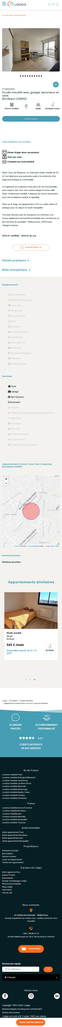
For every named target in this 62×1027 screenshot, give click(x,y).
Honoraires (7, 889)
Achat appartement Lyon (12, 838)
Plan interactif (33, 247)
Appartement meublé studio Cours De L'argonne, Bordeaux (26, 703)
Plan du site (7, 893)
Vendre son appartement (13, 862)
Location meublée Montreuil (14, 786)
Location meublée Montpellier (14, 819)
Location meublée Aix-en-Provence (17, 808)
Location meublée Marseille (13, 816)
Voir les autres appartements (14, 15)
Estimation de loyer (10, 850)
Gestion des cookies (11, 1012)
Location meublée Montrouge (14, 789)
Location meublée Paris (12, 774)
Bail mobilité (7, 853)
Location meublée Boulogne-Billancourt (18, 777)
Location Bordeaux (26, 701)
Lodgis (4, 701)
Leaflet (16, 546)
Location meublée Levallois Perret (16, 783)
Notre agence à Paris (11, 872)
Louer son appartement (12, 859)
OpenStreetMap (34, 546)
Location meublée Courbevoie (15, 780)
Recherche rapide (11, 963)
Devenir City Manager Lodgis (14, 881)
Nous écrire (34, 949)
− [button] (6, 483)
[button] (20, 76)
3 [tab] (35, 680)
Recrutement (7, 878)
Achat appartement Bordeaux (14, 835)
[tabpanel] (31, 626)
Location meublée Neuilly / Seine (16, 792)
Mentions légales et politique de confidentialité (22, 1009)
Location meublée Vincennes (14, 798)
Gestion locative (9, 856)
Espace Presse (8, 875)
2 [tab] (31, 680)
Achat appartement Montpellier (15, 841)
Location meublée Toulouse (14, 822)
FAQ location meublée (11, 884)
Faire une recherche (31, 1022)
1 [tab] (26, 680)
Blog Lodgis (7, 887)
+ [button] (6, 479)
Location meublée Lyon (12, 813)
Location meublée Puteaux (13, 795)
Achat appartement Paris (13, 832)
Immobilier (13, 701)
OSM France (54, 546)
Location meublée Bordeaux (14, 810)
